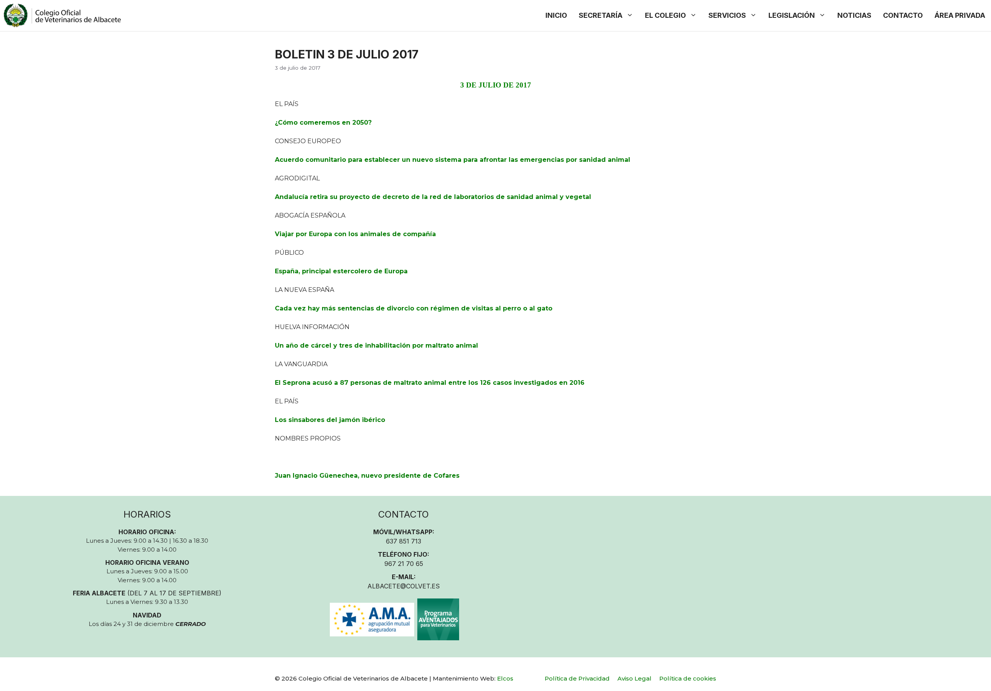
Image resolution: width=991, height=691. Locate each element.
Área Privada (959, 15)
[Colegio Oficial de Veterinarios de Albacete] (62, 15)
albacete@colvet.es (403, 586)
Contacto (903, 15)
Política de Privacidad (577, 678)
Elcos (505, 678)
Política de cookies (687, 678)
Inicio (556, 15)
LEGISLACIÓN (791, 15)
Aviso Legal (634, 678)
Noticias (854, 15)
